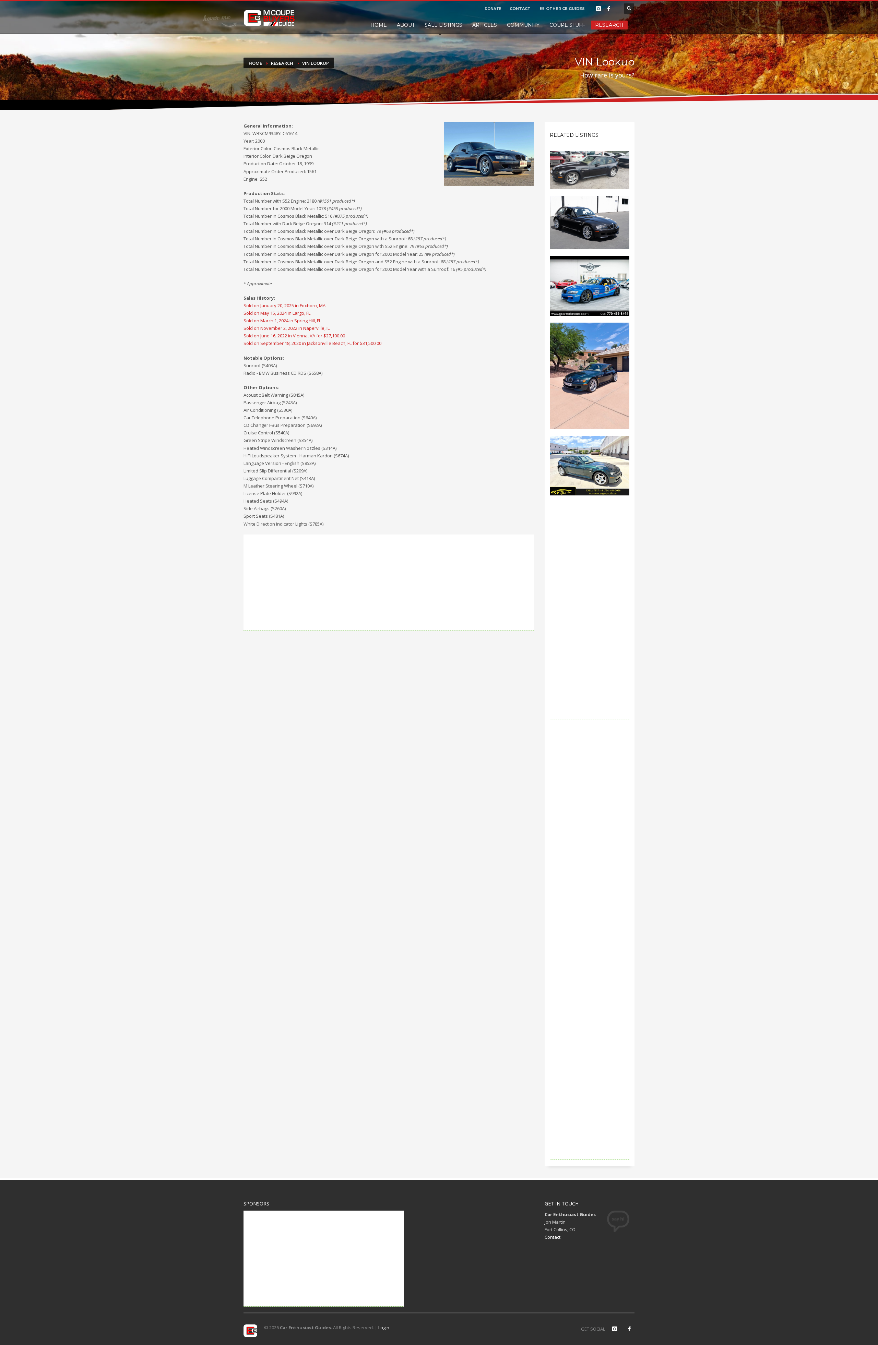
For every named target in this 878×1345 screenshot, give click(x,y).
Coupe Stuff (567, 25)
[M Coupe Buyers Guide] (269, 18)
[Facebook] (609, 8)
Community (523, 25)
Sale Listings (443, 25)
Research (609, 25)
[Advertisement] (389, 583)
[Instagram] (598, 8)
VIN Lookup (315, 63)
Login (383, 1327)
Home (378, 25)
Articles (484, 25)
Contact (552, 1237)
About (406, 25)
